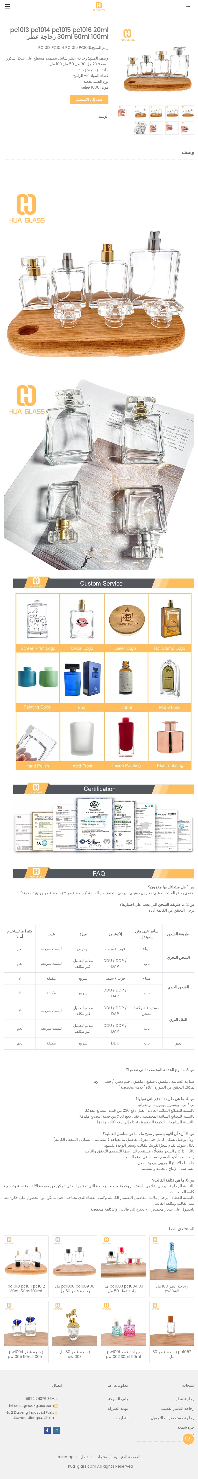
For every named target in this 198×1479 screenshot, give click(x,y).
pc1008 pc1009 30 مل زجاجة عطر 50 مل (74, 1289)
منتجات (101, 1457)
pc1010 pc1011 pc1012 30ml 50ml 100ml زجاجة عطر (26, 1289)
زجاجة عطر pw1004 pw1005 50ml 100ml (26, 1354)
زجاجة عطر (185, 1399)
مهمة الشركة (117, 1408)
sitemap (66, 1457)
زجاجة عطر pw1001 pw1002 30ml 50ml (123, 1354)
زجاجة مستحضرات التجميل (172, 1418)
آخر (191, 1437)
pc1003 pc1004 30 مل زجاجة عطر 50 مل (123, 1289)
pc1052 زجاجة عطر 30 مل (172, 1354)
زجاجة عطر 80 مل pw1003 (74, 1354)
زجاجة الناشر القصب (177, 1408)
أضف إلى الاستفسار (89, 99)
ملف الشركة (118, 1399)
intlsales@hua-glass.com (31, 1405)
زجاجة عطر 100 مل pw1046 (172, 1289)
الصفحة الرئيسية (127, 1457)
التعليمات (121, 1418)
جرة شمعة (185, 1427)
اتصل (84, 1457)
